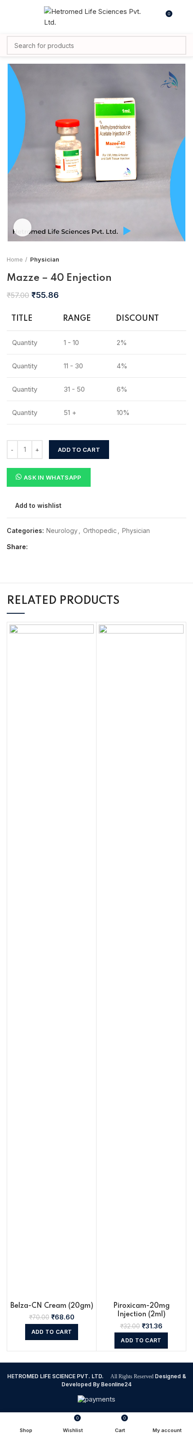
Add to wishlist (38, 505)
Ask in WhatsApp (53, 477)
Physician (44, 259)
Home (15, 259)
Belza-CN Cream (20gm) (51, 1306)
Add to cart (79, 449)
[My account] (183, 17)
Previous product (163, 259)
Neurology (62, 530)
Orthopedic (100, 530)
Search (174, 45)
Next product (181, 259)
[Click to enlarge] (22, 227)
